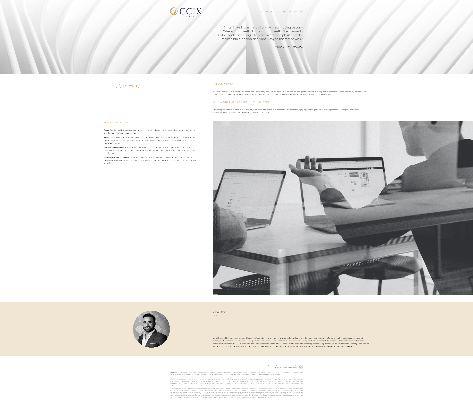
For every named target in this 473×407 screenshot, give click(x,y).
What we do (272, 12)
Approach (286, 12)
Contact (297, 12)
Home (261, 12)
